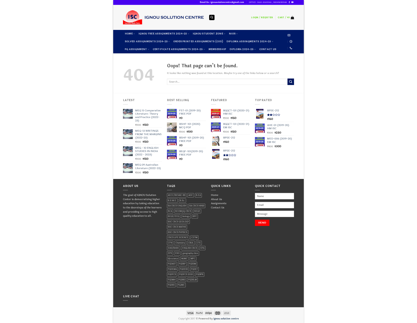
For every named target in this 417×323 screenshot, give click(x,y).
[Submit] (291, 82)
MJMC (184, 258)
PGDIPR (199, 274)
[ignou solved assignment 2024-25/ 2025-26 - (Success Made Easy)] (163, 17)
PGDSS (171, 285)
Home (129, 34)
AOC (190, 195)
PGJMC (181, 285)
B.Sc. (182, 200)
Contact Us (217, 207)
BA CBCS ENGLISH (177, 205)
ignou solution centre (226, 319)
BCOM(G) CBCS (183, 211)
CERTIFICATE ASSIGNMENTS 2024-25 (178, 49)
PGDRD (182, 279)
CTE (199, 242)
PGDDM (192, 263)
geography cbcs (190, 253)
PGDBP (182, 263)
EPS (170, 253)
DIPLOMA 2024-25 (241, 49)
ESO (177, 253)
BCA (170, 211)
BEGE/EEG (173, 216)
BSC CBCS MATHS (177, 227)
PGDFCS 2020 (186, 274)
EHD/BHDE (173, 248)
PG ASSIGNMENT (136, 49)
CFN (170, 242)
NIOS (232, 34)
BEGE (197, 211)
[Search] (212, 17)
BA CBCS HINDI (196, 205)
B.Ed (198, 195)
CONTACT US (267, 49)
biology (186, 216)
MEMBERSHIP (217, 49)
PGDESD (184, 269)
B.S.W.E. (172, 200)
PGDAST (172, 263)
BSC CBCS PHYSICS (177, 232)
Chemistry (180, 242)
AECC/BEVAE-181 (176, 195)
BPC (195, 216)
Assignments (218, 203)
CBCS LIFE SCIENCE (178, 237)
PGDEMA (172, 269)
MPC (193, 258)
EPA (202, 248)
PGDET (194, 269)
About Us (216, 199)
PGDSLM (192, 279)
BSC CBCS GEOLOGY (178, 221)
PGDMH (171, 279)
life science (173, 258)
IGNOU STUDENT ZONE (208, 34)
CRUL (191, 242)
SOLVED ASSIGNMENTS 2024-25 (146, 41)
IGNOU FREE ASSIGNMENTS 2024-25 (162, 34)
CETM (194, 237)
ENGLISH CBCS (189, 248)
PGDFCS (172, 274)
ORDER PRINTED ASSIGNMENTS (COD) (198, 41)
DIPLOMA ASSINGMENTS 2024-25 (249, 41)
